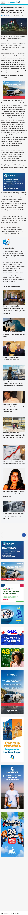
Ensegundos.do (7, 15)
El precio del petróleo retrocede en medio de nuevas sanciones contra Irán (14, 334)
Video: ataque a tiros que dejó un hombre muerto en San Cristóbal (13, 516)
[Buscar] (24, 535)
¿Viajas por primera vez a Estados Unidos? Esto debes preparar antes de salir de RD (13, 383)
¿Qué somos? (15, 913)
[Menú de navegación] (3, 2)
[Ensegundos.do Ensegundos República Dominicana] (14, 2)
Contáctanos (5, 913)
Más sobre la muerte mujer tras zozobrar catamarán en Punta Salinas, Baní (14, 494)
